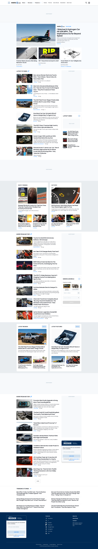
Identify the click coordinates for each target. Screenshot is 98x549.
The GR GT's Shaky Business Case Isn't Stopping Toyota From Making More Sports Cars (45, 277)
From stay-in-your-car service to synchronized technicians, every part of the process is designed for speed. (45, 255)
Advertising (75, 518)
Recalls (34, 453)
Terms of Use (71, 460)
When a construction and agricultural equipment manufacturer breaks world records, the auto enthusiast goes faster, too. (68, 39)
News (23, 2)
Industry (35, 283)
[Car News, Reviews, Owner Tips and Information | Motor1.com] (16, 3)
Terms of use (59, 544)
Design (34, 131)
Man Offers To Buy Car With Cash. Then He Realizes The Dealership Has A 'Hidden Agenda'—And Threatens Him (31, 493)
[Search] (86, 3)
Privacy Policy (76, 459)
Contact (75, 520)
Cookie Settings (52, 544)
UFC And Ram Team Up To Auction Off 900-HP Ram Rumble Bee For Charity (45, 458)
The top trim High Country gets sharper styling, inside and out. (45, 130)
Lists (40, 64)
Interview (35, 271)
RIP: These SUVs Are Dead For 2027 (49, 61)
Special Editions (36, 247)
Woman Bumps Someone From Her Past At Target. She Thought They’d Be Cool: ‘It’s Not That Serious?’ (31, 499)
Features (37, 2)
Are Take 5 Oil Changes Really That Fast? (46, 251)
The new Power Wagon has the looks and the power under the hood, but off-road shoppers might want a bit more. (45, 107)
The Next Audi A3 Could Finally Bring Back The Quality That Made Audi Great (46, 413)
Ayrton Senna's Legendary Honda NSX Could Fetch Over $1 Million (45, 313)
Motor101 (35, 121)
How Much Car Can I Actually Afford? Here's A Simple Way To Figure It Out (44, 114)
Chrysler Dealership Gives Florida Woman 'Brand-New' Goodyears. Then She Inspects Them (65, 506)
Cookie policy (45, 544)
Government (19, 66)
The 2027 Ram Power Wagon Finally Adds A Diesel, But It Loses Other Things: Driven (46, 102)
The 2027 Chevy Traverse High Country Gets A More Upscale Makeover (45, 126)
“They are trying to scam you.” (40, 474)
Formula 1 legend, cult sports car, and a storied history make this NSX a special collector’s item (45, 316)
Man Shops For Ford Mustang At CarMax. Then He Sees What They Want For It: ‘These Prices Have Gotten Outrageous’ (30, 507)
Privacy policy (39, 544)
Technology (35, 408)
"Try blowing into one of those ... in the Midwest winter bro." (45, 94)
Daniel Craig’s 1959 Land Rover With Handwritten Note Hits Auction (44, 137)
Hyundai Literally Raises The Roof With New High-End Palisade (45, 436)
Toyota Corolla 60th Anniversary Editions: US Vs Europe (43, 239)
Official (34, 440)
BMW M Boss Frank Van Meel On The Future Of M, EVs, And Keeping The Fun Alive (45, 263)
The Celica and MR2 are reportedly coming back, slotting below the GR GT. (44, 281)
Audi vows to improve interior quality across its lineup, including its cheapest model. (45, 417)
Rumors (34, 295)
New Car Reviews (36, 109)
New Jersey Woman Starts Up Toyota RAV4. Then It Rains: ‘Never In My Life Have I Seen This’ (44, 77)
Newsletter (63, 2)
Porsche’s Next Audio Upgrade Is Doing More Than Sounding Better (45, 401)
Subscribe (71, 456)
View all (44, 326)
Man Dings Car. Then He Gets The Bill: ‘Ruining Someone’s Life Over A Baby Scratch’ (45, 471)
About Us (75, 516)
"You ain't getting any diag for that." (41, 306)
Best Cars (69, 2)
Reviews (30, 2)
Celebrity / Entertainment (38, 143)
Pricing (34, 430)
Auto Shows (56, 2)
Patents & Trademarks (66, 66)
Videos (45, 2)
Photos (50, 2)
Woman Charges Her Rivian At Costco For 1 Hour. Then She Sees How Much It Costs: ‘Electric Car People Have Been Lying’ (65, 500)
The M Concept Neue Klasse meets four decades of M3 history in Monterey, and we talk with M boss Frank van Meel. (46, 269)
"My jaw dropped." (37, 155)
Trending (35, 82)
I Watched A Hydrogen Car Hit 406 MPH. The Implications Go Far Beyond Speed (69, 32)
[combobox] (71, 293)
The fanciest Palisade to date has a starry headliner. (45, 439)
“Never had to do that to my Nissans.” (42, 80)
